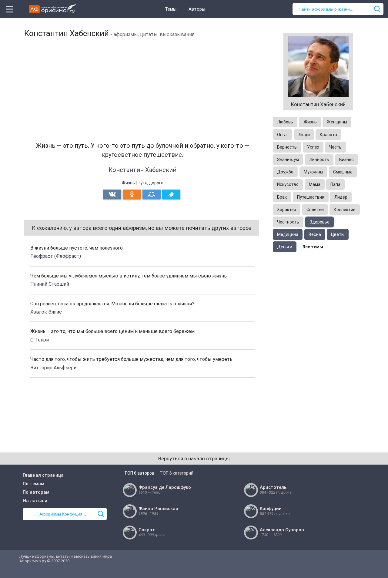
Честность (288, 222)
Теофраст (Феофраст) (55, 256)
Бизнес (346, 159)
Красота (328, 134)
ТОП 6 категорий (176, 473)
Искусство (288, 184)
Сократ (147, 530)
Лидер (340, 197)
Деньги (284, 246)
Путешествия (310, 197)
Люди (304, 134)
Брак (282, 197)
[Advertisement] (142, 86)
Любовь (285, 121)
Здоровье (319, 222)
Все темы (313, 246)
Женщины (337, 121)
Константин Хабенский (142, 169)
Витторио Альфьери (53, 368)
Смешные (343, 172)
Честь (335, 147)
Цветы (337, 234)
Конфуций (271, 508)
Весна (315, 234)
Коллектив (345, 209)
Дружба (285, 172)
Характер (286, 209)
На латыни (35, 500)
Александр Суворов (282, 530)
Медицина (287, 234)
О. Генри (39, 340)
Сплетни (315, 209)
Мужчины (313, 172)
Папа (335, 184)
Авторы (197, 9)
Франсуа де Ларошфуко (165, 487)
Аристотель (273, 487)
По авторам (36, 492)
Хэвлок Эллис (46, 312)
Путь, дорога (150, 182)
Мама (314, 184)
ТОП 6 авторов (139, 473)
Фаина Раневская (158, 508)
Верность (287, 147)
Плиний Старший (49, 284)
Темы (170, 9)
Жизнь (128, 182)
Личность (319, 159)
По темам (33, 483)
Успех (313, 147)
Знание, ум (288, 159)
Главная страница (43, 475)
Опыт (282, 134)
